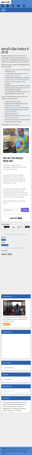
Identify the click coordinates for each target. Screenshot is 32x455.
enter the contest (14, 124)
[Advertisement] (16, 28)
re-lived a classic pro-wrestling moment (17, 79)
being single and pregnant (12, 105)
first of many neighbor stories (17, 81)
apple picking (17, 101)
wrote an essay (25, 91)
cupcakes (16, 113)
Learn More (6, 324)
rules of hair (18, 119)
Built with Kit (16, 218)
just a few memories (16, 69)
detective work (13, 107)
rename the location (21, 87)
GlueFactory (5, 245)
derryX (24, 56)
